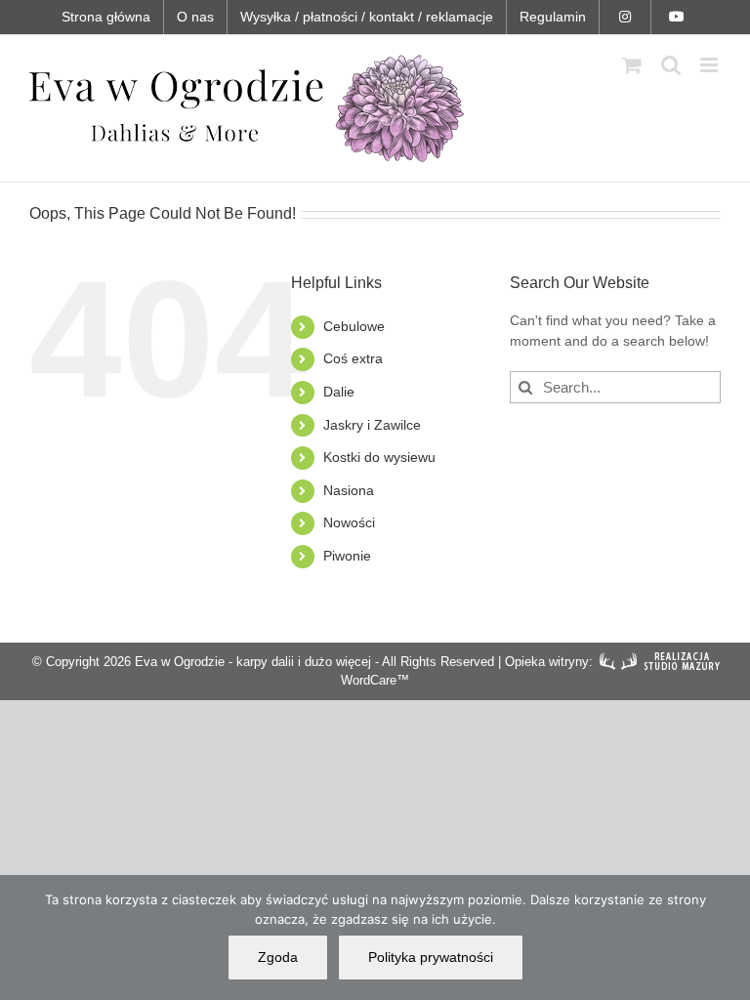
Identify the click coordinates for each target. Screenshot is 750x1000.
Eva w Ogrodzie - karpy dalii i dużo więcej (253, 661)
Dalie (338, 391)
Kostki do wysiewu (379, 457)
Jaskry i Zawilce (372, 425)
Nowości (349, 522)
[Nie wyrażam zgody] (725, 937)
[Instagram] (625, 17)
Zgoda (278, 957)
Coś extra (353, 358)
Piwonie (347, 555)
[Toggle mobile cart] (632, 65)
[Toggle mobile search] (671, 65)
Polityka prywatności (430, 957)
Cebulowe (354, 326)
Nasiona (348, 490)
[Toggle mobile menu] (710, 65)
